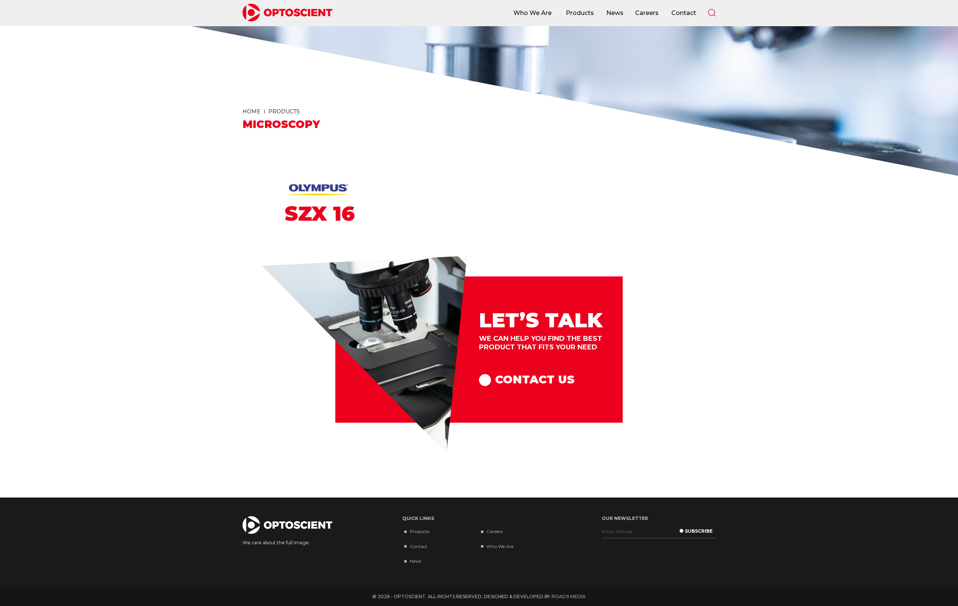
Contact (418, 546)
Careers (494, 531)
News (415, 561)
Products (419, 531)
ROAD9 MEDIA (569, 596)
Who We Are (499, 546)
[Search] (712, 12)
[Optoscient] (287, 13)
